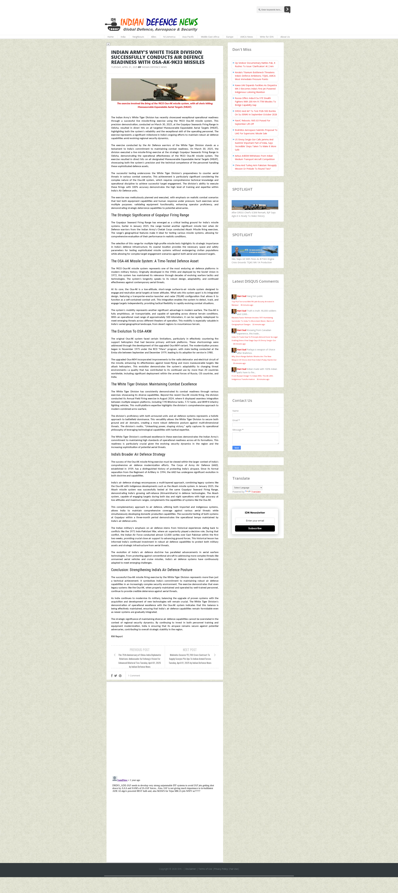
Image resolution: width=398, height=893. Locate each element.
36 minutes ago (263, 379)
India (123, 36)
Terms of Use (205, 868)
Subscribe (255, 528)
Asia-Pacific (188, 36)
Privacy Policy (221, 868)
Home (110, 36)
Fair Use (234, 868)
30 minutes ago (247, 305)
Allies (153, 36)
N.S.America (169, 36)
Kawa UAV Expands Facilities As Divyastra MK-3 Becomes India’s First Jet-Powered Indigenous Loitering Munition (256, 89)
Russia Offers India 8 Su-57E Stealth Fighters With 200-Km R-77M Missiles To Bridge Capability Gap (255, 101)
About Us (285, 36)
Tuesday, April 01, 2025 (124, 67)
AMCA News (246, 36)
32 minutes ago (258, 324)
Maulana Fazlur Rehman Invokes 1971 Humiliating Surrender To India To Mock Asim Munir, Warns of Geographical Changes (253, 321)
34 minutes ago (239, 344)
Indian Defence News (154, 67)
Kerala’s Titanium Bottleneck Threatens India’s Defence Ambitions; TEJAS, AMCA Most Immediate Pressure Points (255, 76)
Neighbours (138, 36)
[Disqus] (164, 730)
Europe (229, 36)
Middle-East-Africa (210, 36)
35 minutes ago (239, 363)
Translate (256, 491)
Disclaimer (190, 868)
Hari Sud (241, 296)
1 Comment (134, 675)
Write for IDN (266, 36)
